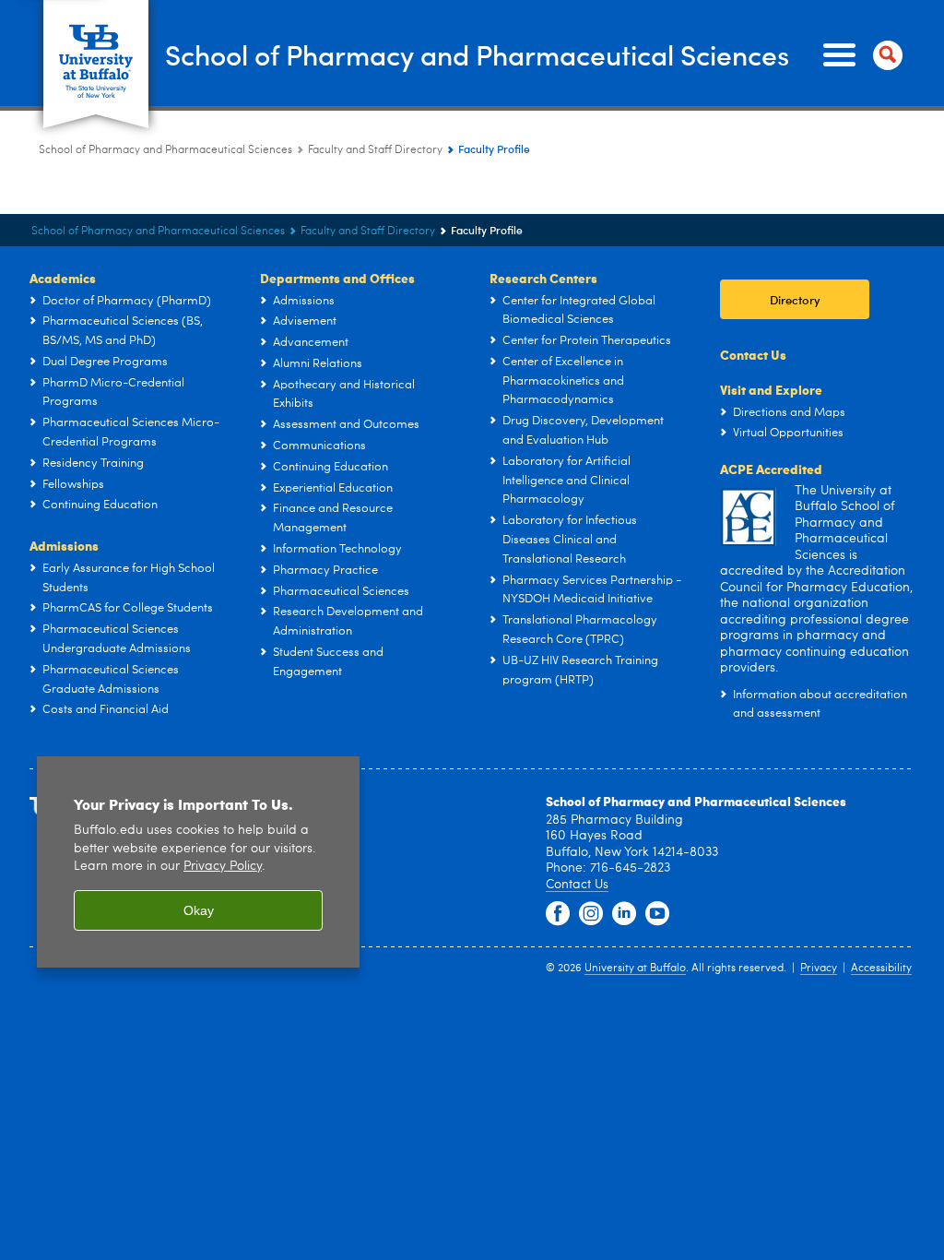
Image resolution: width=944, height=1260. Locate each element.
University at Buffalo (635, 968)
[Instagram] (591, 914)
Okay (198, 910)
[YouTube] (657, 914)
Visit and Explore (771, 389)
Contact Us (753, 354)
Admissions (64, 545)
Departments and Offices (337, 277)
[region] (198, 862)
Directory (795, 299)
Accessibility (881, 968)
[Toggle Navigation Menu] (859, 55)
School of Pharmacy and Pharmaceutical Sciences (477, 54)
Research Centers (543, 277)
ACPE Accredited (771, 468)
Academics (63, 277)
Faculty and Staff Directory (375, 150)
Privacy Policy (222, 867)
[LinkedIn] (624, 914)
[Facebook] (558, 914)
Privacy (818, 968)
